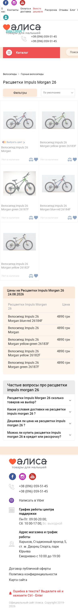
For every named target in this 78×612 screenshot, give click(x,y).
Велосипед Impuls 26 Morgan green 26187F (15, 207)
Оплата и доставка (25, 10)
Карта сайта (18, 580)
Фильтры (20, 92)
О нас (3, 10)
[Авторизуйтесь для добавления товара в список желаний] (35, 159)
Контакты (12, 9)
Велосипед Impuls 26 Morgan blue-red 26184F (55, 207)
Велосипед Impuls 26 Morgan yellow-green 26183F (58, 144)
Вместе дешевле (38, 10)
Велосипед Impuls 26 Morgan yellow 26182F (15, 265)
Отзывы (63, 9)
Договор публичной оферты (30, 568)
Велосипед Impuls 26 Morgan (14, 149)
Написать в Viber (31, 500)
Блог (72, 9)
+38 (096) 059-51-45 (44, 36)
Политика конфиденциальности (33, 574)
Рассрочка (51, 9)
